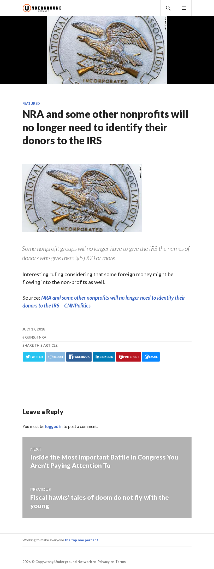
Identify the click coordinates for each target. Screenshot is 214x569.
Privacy (103, 562)
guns (30, 337)
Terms (120, 562)
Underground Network (73, 562)
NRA (42, 337)
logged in (54, 426)
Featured (31, 103)
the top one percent (81, 540)
